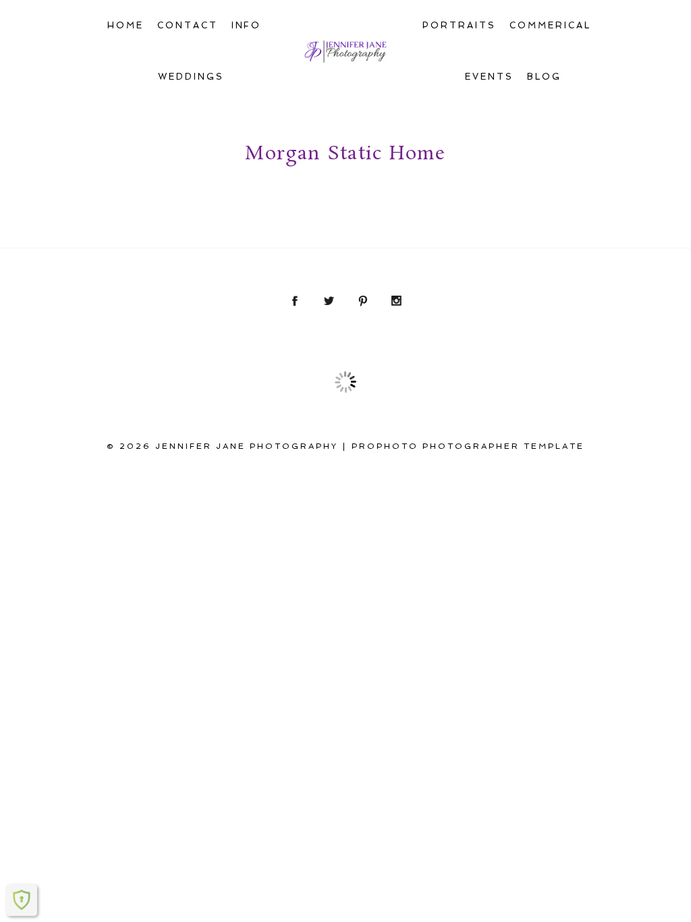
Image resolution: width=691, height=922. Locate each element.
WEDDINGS (191, 77)
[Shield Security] (21, 900)
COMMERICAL (550, 25)
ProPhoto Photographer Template (468, 446)
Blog (544, 77)
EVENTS (489, 77)
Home (125, 25)
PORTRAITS (459, 25)
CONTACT (187, 25)
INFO (246, 25)
